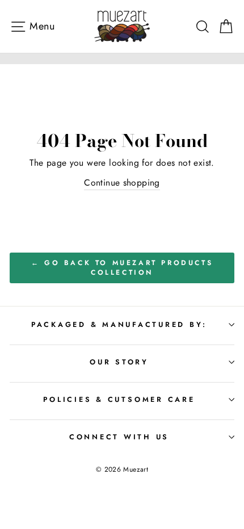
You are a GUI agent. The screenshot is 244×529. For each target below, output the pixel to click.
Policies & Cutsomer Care (119, 399)
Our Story (119, 362)
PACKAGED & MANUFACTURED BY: (119, 325)
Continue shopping (122, 182)
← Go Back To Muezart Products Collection (122, 268)
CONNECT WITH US (119, 437)
